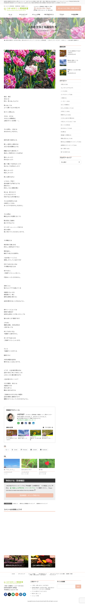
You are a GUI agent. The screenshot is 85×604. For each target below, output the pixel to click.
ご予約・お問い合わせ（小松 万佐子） (37, 574)
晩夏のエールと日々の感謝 (35, 439)
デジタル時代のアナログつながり (11, 439)
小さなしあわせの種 (37, 435)
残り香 (40, 469)
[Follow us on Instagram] (20, 594)
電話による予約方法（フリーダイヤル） (24, 488)
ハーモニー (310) (65, 101)
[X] (22, 423)
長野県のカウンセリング (42, 503)
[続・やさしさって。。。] (12, 463)
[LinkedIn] (33, 423)
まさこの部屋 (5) (65, 104)
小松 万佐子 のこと (43, 573)
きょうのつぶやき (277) (67, 87)
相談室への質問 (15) (66, 135)
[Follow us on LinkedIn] (24, 594)
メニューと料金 (31, 573)
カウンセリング (21, 573)
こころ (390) (64, 91)
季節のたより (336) (66, 115)
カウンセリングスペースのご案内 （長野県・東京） (61, 573)
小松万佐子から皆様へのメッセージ (26, 420)
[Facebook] (25, 423)
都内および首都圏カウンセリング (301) (71, 142)
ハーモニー (15, 435)
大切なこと (15, 503)
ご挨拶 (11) (63, 98)
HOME (13, 573)
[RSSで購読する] (17, 594)
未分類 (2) (63, 131)
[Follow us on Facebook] (5, 594)
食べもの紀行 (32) (65, 152)
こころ (27, 435)
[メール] (13, 594)
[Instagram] (29, 423)
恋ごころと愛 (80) (65, 125)
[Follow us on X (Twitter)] (9, 594)
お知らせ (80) (64, 84)
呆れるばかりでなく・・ (47, 438)
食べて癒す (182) (65, 148)
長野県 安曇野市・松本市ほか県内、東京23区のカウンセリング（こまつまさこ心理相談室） (43, 588)
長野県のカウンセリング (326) (68, 145)
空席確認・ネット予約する (30, 495)
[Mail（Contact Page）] (18, 423)
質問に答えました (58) (66, 138)
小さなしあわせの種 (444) (67, 118)
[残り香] (47, 463)
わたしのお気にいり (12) (67, 108)
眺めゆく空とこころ (22, 438)
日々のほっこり (49, 435)
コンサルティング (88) (66, 94)
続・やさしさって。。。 (9, 469)
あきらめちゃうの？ (26, 469)
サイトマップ (53, 574)
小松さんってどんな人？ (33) (68, 121)
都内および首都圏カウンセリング (27, 503)
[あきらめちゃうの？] (29, 463)
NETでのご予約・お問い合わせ (69, 8)
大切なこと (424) (65, 111)
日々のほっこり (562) (66, 128)
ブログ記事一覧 (49, 427)
